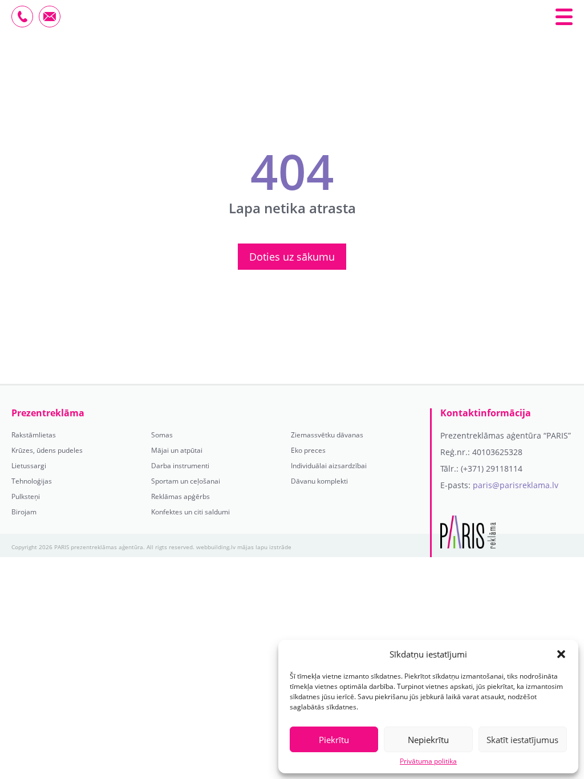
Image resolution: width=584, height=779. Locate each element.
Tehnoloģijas (31, 481)
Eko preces (308, 450)
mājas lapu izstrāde (264, 547)
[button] (561, 654)
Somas (162, 435)
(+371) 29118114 (491, 468)
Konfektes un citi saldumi (190, 512)
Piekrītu (334, 739)
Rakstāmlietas (33, 435)
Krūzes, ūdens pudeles (47, 450)
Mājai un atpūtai (176, 450)
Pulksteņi (25, 496)
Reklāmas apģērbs (180, 496)
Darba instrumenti (180, 465)
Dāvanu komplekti (319, 481)
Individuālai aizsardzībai (329, 465)
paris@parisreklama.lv (515, 485)
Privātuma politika (428, 761)
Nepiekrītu (428, 739)
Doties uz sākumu (292, 256)
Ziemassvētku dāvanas (327, 435)
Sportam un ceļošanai (185, 481)
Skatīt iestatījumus (522, 739)
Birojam (23, 512)
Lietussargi (28, 465)
